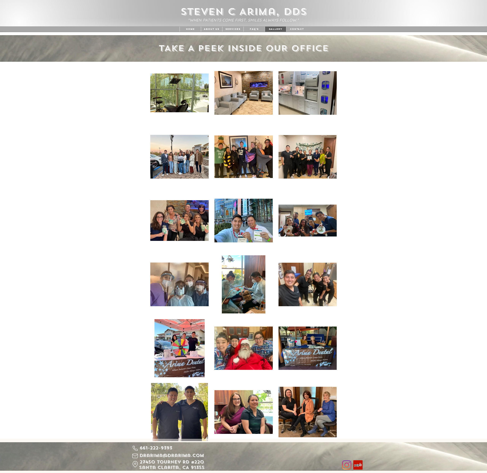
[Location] (135, 464)
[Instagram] (346, 465)
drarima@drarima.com (171, 455)
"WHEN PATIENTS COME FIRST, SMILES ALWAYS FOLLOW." (243, 20)
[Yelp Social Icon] (358, 465)
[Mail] (135, 456)
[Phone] (135, 448)
